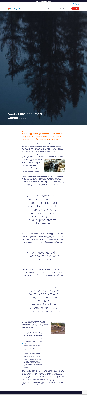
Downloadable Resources (61, 4)
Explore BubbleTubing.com (44, 1)
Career (32, 4)
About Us (50, 4)
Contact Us (40, 4)
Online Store (75, 8)
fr (69, 4)
